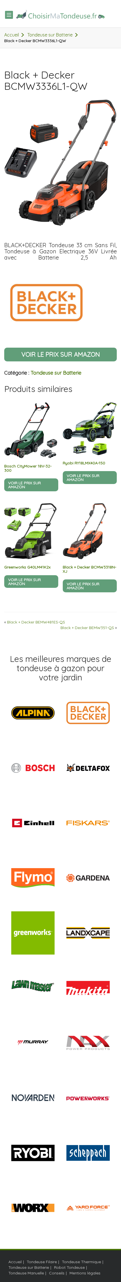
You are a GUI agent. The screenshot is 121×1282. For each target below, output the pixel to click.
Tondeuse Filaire (42, 1261)
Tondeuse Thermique (81, 1261)
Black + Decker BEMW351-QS (87, 627)
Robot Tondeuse (69, 1267)
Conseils (56, 1273)
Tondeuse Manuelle (26, 1273)
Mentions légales (85, 1273)
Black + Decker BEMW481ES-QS (36, 622)
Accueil (11, 35)
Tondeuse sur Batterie (50, 35)
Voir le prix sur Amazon (60, 354)
